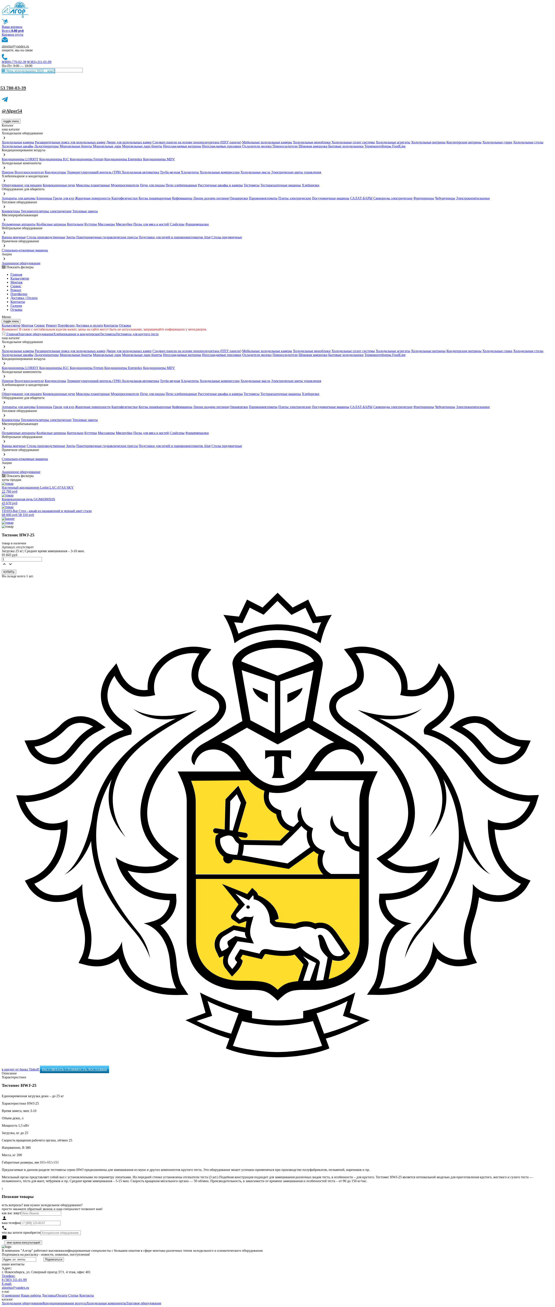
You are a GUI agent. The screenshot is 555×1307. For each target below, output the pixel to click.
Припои (8, 172)
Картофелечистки (124, 198)
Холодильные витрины (428, 142)
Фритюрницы (423, 198)
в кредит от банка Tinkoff (21, 1069)
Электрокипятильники (473, 198)
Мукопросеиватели (125, 185)
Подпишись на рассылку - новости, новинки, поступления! (46, 1254)
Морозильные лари (107, 146)
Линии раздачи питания (211, 198)
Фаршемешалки (197, 224)
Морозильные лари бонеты (142, 146)
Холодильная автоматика (140, 172)
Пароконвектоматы (263, 198)
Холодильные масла (255, 172)
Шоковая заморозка (313, 146)
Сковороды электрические (393, 198)
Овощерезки (239, 198)
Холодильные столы (528, 142)
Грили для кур (63, 198)
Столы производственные (46, 237)
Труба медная (170, 172)
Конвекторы (11, 211)
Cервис (15, 286)
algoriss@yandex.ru (15, 46)
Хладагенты (190, 172)
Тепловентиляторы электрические (46, 211)
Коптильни (75, 224)
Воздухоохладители (29, 172)
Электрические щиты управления (296, 172)
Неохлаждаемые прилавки (221, 146)
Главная (16, 274)
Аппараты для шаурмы (19, 198)
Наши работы (31, 1295)
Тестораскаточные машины (280, 185)
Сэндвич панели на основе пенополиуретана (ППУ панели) (196, 142)
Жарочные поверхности (93, 198)
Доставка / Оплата (24, 298)
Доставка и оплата (89, 325)
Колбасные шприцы (51, 224)
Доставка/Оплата (54, 1295)
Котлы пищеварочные (155, 198)
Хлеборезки (310, 185)
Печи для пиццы (152, 185)
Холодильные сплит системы (353, 142)
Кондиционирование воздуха (65, 1303)
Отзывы (16, 309)
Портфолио (18, 294)
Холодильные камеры (18, 142)
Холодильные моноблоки (312, 142)
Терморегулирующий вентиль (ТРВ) (94, 172)
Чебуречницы (445, 198)
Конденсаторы (55, 172)
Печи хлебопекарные (181, 185)
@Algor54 (12, 111)
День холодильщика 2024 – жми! (30, 71)
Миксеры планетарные (93, 185)
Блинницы (44, 198)
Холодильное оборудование (22, 1303)
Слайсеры (177, 224)
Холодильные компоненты (106, 1303)
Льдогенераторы (46, 146)
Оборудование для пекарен (22, 185)
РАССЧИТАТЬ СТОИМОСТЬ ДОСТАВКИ (74, 1069)
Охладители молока (257, 146)
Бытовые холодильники (346, 146)
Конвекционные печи (59, 185)
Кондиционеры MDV (159, 159)
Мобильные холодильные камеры (267, 142)
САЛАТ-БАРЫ (361, 198)
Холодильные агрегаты (393, 142)
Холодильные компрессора (220, 172)
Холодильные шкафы (17, 146)
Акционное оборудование (21, 263)
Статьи (73, 1295)
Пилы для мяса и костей (151, 224)
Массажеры (106, 224)
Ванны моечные (14, 237)
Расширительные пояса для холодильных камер (70, 142)
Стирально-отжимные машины (25, 250)
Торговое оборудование (35, 334)
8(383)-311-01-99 (39, 62)
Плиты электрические (294, 198)
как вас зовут (11, 1213)
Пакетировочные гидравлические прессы (107, 237)
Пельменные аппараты (19, 224)
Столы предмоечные (226, 237)
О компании (11, 1295)
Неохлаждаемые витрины (182, 146)
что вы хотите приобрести (21, 1232)
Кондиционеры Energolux (123, 159)
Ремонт (15, 290)
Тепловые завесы (85, 211)
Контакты (17, 302)
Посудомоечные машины (330, 198)
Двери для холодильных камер (129, 142)
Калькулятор (19, 278)
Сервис (39, 325)
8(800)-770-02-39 (14, 62)
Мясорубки (124, 224)
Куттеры (90, 224)
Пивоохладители (285, 146)
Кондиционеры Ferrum (86, 159)
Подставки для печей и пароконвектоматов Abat (175, 237)
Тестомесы (252, 185)
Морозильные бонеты (76, 146)
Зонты (70, 237)
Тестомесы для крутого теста (137, 334)
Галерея (16, 306)
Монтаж (16, 282)
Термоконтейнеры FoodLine (385, 146)
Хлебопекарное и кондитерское (76, 334)
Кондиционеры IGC (54, 159)
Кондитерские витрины (464, 142)
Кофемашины (182, 198)
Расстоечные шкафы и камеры (220, 185)
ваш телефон (11, 1223)
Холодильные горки (497, 142)
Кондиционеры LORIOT (20, 159)
